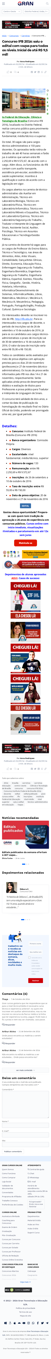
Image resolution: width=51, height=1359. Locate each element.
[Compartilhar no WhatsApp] (41, 72)
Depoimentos (33, 1216)
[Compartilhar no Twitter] (34, 72)
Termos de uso (25, 1312)
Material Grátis (34, 1220)
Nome (5, 1121)
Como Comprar (9, 1178)
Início (4, 36)
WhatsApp (34, 1178)
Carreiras (25, 36)
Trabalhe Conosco (10, 1201)
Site (3, 1141)
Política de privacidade (25, 1308)
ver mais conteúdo (24, 1070)
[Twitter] (42, 1323)
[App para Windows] (5, 1323)
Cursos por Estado (10, 1248)
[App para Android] (19, 1323)
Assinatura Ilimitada (11, 1216)
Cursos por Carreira (10, 1243)
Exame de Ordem (9, 1227)
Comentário (8, 1090)
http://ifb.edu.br (24, 319)
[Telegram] (47, 1323)
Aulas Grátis (33, 1229)
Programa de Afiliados (11, 1197)
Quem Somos (8, 1169)
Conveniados (7, 1192)
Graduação (7, 1231)
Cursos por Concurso (11, 1239)
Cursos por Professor (11, 1252)
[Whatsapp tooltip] (33, 1323)
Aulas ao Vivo (33, 1224)
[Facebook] (37, 1323)
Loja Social (6, 1182)
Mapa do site (25, 1316)
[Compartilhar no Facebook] (31, 72)
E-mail (5, 1131)
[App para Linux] (10, 1323)
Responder (10, 1024)
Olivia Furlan (7, 858)
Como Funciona (9, 1173)
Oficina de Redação (10, 1256)
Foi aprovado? (36, 1204)
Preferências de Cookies (12, 1205)
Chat (32, 1173)
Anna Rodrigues (27, 61)
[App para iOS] (14, 1323)
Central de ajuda (37, 1169)
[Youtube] (24, 1323)
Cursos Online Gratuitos (12, 1260)
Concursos (14, 36)
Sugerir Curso (34, 1233)
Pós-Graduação (9, 1235)
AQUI (14, 578)
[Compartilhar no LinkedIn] (38, 72)
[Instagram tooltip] (28, 1323)
